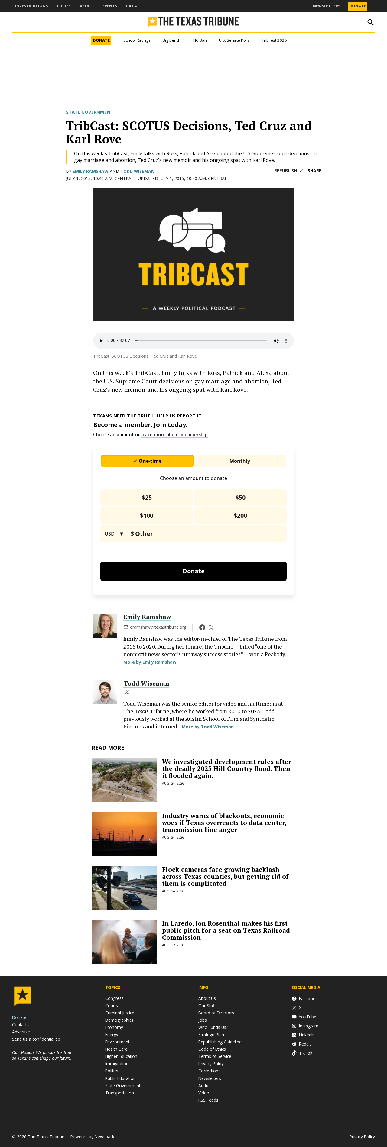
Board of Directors (216, 1013)
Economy (114, 1027)
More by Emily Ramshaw (149, 662)
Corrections (209, 1071)
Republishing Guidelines (221, 1042)
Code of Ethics (212, 1049)
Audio (204, 1085)
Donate (357, 5)
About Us (207, 998)
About (86, 5)
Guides (63, 5)
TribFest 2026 (274, 40)
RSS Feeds (208, 1100)
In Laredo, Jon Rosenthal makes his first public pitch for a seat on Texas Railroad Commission (226, 930)
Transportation (119, 1093)
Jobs (202, 1020)
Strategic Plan (211, 1034)
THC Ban (199, 40)
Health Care (116, 1049)
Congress (114, 998)
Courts (111, 1005)
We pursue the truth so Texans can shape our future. (42, 1055)
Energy (111, 1034)
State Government (89, 112)
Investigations (31, 5)
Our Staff (207, 1005)
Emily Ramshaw (91, 171)
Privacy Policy (211, 1063)
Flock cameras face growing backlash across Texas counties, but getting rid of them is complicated (225, 876)
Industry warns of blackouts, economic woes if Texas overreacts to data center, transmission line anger (224, 822)
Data (131, 5)
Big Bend (171, 40)
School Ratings (137, 40)
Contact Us (22, 1024)
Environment (117, 1042)
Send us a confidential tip (36, 1039)
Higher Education (121, 1056)
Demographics (119, 1020)
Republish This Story (288, 170)
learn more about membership (174, 434)
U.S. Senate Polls (234, 40)
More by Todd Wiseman (208, 727)
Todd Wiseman (137, 171)
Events (109, 5)
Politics (111, 1071)
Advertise (21, 1032)
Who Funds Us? (213, 1027)
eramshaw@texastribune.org (158, 627)
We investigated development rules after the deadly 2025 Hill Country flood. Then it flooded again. (226, 768)
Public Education (120, 1078)
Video (203, 1093)
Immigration (116, 1063)
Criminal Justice (119, 1013)
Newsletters (326, 5)
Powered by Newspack (92, 1136)
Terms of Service (214, 1056)
